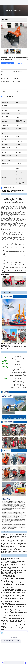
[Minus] (26, 633)
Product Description (20, 91)
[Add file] (2, 662)
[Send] (26, 662)
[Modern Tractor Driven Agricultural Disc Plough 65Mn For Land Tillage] (14, 35)
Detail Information (7, 91)
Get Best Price (7, 63)
